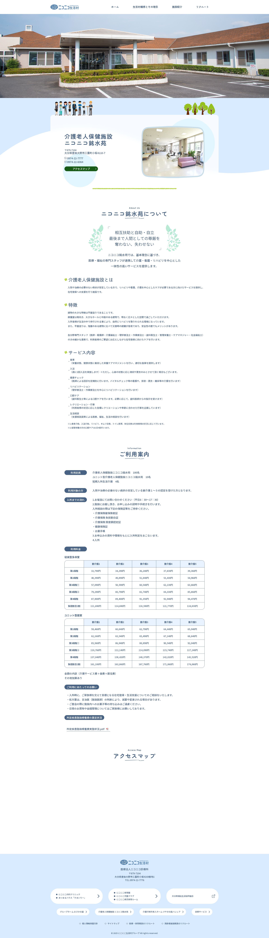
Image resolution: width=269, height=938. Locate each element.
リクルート (202, 7)
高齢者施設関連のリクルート (177, 923)
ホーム (115, 7)
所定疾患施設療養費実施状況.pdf (86, 729)
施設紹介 (177, 7)
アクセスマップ (81, 168)
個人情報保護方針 (90, 923)
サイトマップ (113, 923)
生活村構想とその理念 (145, 7)
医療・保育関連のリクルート (142, 923)
